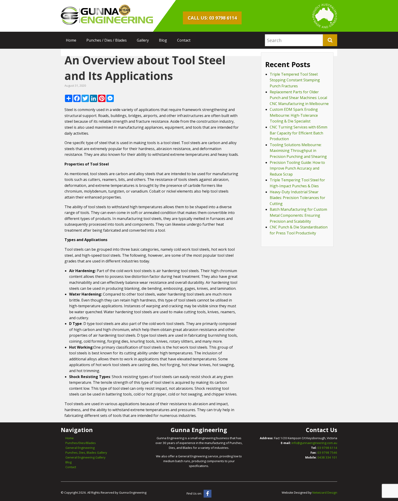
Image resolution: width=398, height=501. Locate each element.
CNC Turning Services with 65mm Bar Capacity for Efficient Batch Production (298, 133)
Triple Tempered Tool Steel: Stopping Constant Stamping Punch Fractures (295, 80)
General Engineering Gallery (85, 457)
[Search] (330, 40)
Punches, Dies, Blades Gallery (86, 452)
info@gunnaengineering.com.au (314, 443)
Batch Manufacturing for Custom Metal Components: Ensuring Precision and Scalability (298, 215)
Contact (183, 40)
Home (71, 40)
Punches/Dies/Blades (80, 443)
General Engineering (80, 448)
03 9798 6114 (327, 448)
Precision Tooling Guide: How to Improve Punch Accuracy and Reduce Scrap (297, 168)
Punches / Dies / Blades (106, 40)
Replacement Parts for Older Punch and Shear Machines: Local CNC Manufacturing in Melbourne (299, 97)
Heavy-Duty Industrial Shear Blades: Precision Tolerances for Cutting (297, 197)
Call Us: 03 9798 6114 (212, 18)
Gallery (143, 40)
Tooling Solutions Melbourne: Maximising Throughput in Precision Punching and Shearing (298, 150)
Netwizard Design (324, 492)
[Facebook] (207, 494)
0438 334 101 (327, 457)
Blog (163, 40)
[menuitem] (71, 40)
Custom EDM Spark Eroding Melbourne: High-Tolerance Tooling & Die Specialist (294, 115)
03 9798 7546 (327, 452)
